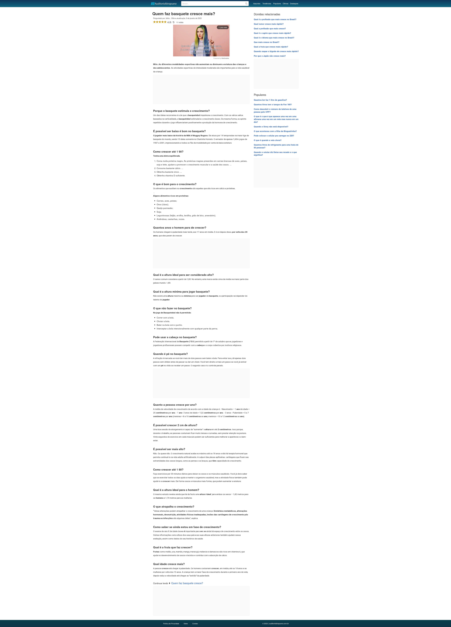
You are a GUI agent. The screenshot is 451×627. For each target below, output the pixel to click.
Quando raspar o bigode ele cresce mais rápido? (276, 51)
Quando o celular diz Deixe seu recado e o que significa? (275, 153)
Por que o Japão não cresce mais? (270, 55)
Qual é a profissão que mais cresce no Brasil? (275, 19)
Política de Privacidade (171, 623)
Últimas (285, 3)
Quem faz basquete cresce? (187, 583)
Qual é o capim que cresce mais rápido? (272, 33)
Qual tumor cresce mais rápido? (269, 23)
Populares (277, 3)
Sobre (186, 623)
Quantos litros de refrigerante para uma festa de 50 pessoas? (276, 146)
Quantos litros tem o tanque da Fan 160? (273, 104)
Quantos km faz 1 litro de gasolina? (270, 99)
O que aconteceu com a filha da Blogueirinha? (275, 131)
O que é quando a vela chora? (267, 140)
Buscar (246, 3)
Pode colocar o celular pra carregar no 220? (274, 135)
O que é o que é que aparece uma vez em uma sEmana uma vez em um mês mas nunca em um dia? (276, 119)
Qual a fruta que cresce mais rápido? (271, 46)
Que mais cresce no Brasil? (266, 42)
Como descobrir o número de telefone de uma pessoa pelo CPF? (275, 110)
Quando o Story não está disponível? (271, 126)
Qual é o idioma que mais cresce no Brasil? (274, 37)
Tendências (266, 3)
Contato (195, 623)
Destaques (294, 3)
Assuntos (256, 3)
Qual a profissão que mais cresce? (270, 28)
